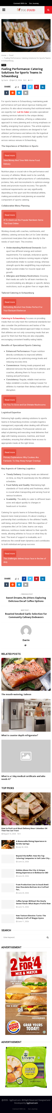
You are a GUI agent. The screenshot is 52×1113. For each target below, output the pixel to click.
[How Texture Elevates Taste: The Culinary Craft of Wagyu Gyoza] (8, 918)
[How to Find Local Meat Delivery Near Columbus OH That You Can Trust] (26, 808)
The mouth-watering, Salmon (16, 694)
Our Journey (34, 3)
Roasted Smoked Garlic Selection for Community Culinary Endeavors (26, 615)
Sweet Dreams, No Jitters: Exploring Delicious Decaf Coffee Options (26, 599)
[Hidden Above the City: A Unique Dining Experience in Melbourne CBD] (8, 873)
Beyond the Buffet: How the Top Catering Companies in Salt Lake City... (33, 857)
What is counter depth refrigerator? (19, 735)
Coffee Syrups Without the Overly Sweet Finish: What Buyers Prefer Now (33, 902)
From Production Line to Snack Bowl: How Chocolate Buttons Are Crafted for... (32, 887)
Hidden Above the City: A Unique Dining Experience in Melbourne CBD (32, 871)
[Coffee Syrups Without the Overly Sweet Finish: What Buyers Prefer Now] (8, 904)
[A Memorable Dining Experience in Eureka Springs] (8, 844)
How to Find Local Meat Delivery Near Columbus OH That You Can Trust (24, 829)
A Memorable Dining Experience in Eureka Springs (31, 842)
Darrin (6, 80)
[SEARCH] (48, 937)
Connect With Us (20, 3)
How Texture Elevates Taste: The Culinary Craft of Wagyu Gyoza (31, 917)
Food (3, 65)
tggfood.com (32, 1103)
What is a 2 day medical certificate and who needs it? (23, 777)
